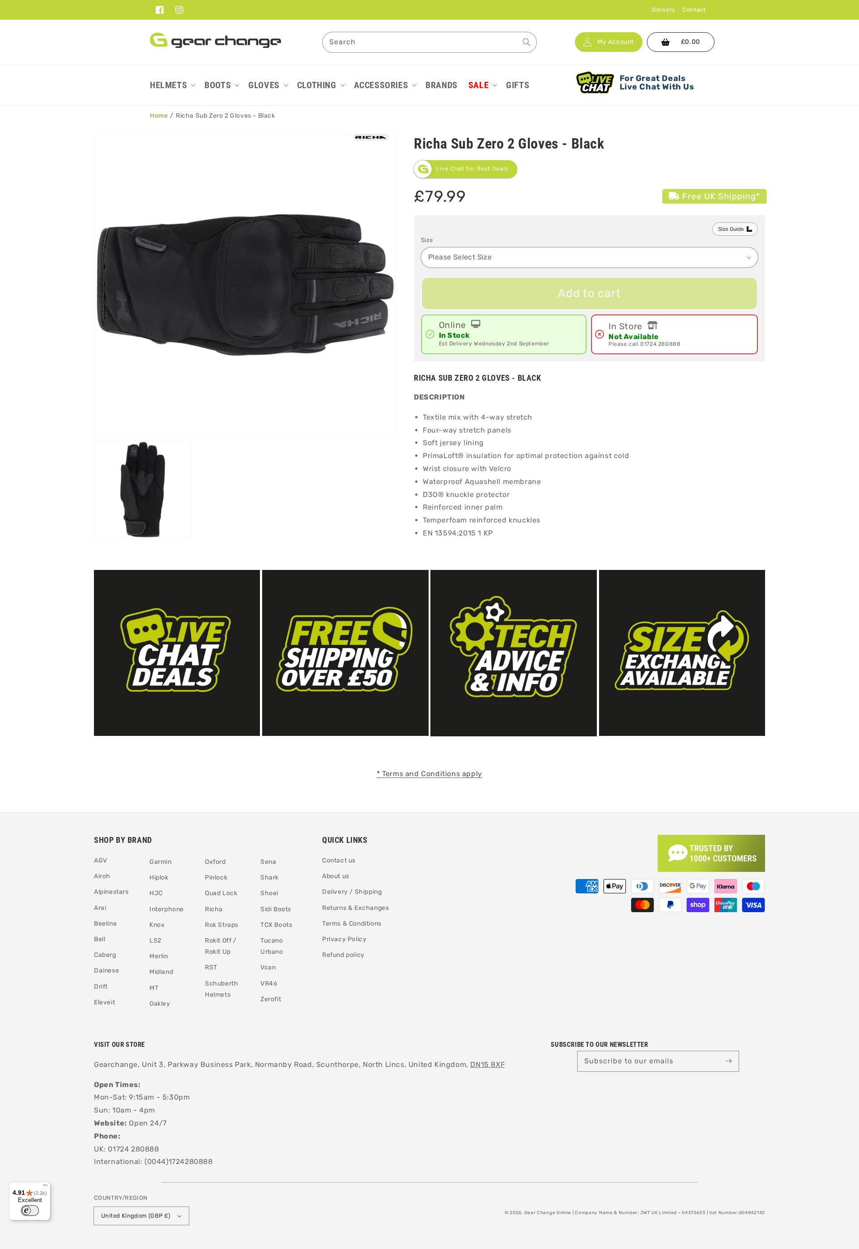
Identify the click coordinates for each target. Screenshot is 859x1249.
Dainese (106, 970)
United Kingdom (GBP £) (135, 1215)
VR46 (268, 983)
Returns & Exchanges (355, 908)
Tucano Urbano (271, 946)
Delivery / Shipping (352, 892)
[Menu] (45, 1187)
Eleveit (104, 1002)
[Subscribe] (729, 1061)
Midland (161, 972)
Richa (214, 909)
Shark (269, 877)
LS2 (155, 940)
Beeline (105, 923)
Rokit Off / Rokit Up (221, 946)
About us (335, 876)
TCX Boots (276, 925)
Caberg (105, 955)
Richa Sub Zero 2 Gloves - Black (225, 115)
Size (427, 240)
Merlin (158, 956)
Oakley (159, 1003)
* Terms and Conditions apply (429, 773)
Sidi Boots (275, 909)
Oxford (215, 862)
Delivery (664, 9)
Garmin (160, 862)
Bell (99, 939)
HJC (156, 893)
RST (211, 967)
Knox (157, 925)
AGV (100, 860)
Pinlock (216, 877)
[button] (172, 85)
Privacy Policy (344, 939)
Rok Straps (221, 925)
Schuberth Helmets (221, 989)
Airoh (102, 876)
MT (153, 988)
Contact (694, 9)
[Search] (526, 42)
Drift (101, 986)
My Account (615, 42)
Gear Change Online (548, 1212)
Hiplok (159, 877)
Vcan (268, 967)
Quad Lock (221, 893)
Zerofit (270, 999)
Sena (268, 862)
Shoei (269, 893)
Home (159, 115)
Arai (100, 908)
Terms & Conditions (352, 923)
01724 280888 (660, 344)
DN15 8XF (487, 1064)
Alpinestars (111, 892)
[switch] (30, 1210)
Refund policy (343, 955)
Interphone (166, 909)
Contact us (339, 860)
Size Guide (731, 229)
